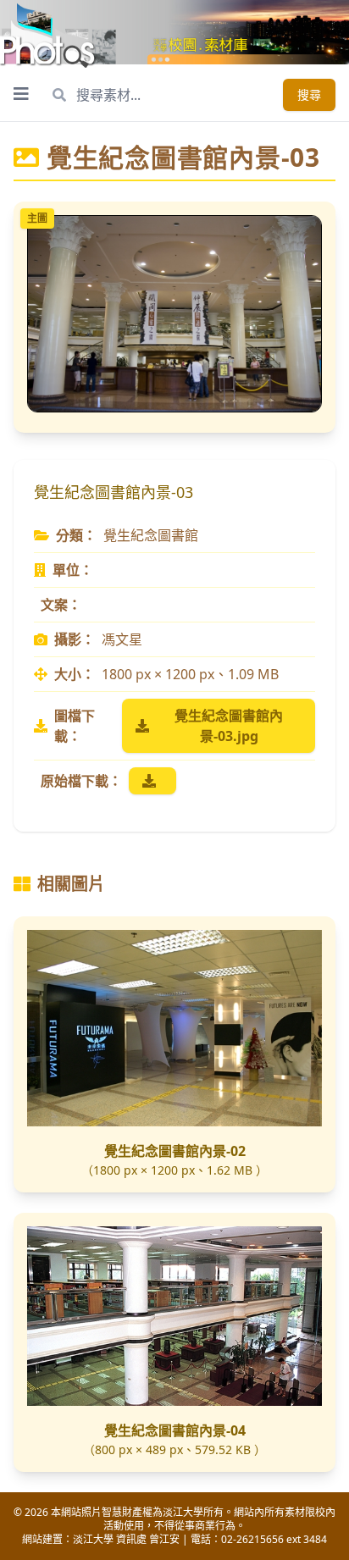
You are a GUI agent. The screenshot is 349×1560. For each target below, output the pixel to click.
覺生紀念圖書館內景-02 (175, 1151)
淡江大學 (93, 1539)
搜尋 (309, 94)
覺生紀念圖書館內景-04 (175, 1430)
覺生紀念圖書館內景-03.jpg (228, 725)
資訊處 (131, 1539)
